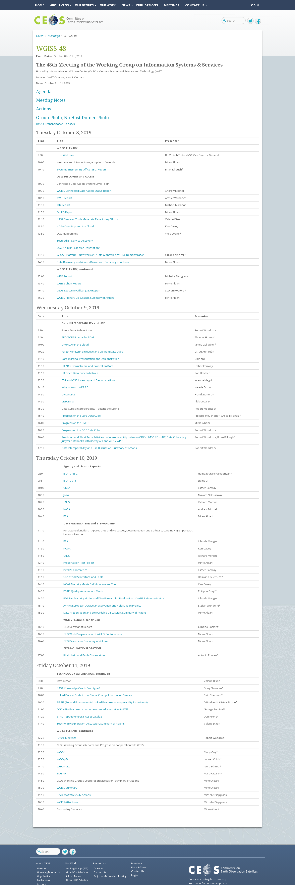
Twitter (250, 21)
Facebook (258, 21)
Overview (41, 868)
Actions (43, 108)
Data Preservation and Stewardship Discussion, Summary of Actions (104, 612)
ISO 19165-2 (70, 473)
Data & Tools (139, 867)
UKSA (66, 488)
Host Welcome (65, 155)
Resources (99, 863)
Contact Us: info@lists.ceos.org (207, 879)
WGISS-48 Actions (67, 802)
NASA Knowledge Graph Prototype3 (78, 688)
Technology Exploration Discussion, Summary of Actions (91, 723)
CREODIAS (68, 401)
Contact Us (137, 871)
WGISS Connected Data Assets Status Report (84, 191)
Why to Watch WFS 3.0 (75, 387)
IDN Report (63, 205)
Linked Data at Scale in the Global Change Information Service (95, 695)
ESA (65, 516)
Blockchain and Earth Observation (84, 655)
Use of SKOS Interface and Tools (83, 577)
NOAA (66, 548)
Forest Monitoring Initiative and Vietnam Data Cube (93, 351)
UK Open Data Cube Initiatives (80, 373)
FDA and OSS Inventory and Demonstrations (88, 380)
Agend (42, 91)
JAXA (66, 495)
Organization (44, 876)
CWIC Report (64, 198)
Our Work (71, 863)
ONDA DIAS (68, 394)
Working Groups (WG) (77, 868)
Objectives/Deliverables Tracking (110, 876)
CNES (66, 502)
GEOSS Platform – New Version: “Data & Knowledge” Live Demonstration (100, 255)
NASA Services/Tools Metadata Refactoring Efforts (87, 219)
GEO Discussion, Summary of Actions (85, 641)
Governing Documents (48, 872)
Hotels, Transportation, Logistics (55, 124)
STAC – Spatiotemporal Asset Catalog (79, 716)
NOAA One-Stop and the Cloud (75, 226)
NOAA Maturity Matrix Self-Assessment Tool (89, 584)
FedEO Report (65, 212)
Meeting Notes (50, 100)
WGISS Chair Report (69, 283)
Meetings (54, 35)
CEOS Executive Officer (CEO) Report (78, 290)
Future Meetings (66, 738)
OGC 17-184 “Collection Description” (78, 248)
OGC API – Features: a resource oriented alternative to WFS (92, 709)
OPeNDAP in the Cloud (75, 344)
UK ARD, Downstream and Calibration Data (87, 366)
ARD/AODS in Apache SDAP (78, 337)
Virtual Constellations (77, 872)
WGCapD (62, 759)
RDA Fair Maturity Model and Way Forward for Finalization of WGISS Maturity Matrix (113, 598)
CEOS (40, 35)
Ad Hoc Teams (73, 876)
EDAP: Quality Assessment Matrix (83, 591)
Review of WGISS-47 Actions (74, 795)
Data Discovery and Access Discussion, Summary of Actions (93, 262)
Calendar (98, 868)
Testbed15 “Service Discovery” (75, 240)
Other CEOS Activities (77, 880)
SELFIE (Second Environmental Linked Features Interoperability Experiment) (102, 702)
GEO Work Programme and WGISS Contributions (92, 634)
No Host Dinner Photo (86, 117)
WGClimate (63, 766)
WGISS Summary (67, 787)
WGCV (60, 752)
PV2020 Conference (75, 570)
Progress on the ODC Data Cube (81, 430)
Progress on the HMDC (75, 423)
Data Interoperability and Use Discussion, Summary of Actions (99, 448)
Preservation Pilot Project (78, 562)
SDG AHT (62, 773)
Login (254, 5)
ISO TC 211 (70, 480)
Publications (43, 880)
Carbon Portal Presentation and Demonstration (90, 359)
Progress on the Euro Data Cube (81, 415)
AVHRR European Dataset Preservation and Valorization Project (102, 605)
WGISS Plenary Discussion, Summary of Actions (85, 297)
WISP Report (64, 276)
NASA (66, 509)
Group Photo (49, 117)
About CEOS (43, 863)
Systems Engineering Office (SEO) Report (81, 169)
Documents (100, 872)
